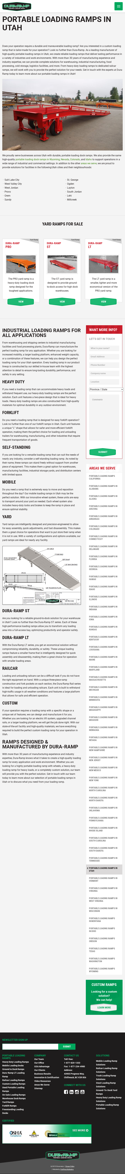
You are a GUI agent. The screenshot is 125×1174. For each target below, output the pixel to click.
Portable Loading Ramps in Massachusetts (103, 678)
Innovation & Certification (46, 1077)
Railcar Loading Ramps (13, 1080)
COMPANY (40, 1055)
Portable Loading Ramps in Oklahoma (103, 809)
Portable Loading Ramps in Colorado (103, 527)
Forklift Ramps (9, 1106)
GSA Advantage (42, 1066)
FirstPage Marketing (67, 1169)
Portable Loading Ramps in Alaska (103, 497)
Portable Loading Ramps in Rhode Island (103, 829)
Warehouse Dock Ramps (14, 1098)
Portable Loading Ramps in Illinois (103, 598)
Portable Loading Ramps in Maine (103, 658)
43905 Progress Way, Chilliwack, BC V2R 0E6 (75, 1076)
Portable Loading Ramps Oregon (102, 940)
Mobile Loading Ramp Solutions (106, 1063)
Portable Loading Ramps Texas (102, 950)
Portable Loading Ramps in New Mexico (103, 769)
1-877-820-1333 (72, 1063)
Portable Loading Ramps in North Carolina (103, 789)
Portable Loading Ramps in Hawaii (103, 578)
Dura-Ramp (12, 245)
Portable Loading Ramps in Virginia (103, 889)
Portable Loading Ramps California (102, 477)
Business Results (42, 1074)
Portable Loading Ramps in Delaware (103, 548)
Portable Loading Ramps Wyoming (102, 970)
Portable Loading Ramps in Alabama (103, 487)
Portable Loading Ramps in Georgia (103, 568)
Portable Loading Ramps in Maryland (103, 668)
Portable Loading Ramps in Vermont (103, 879)
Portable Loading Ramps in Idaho (103, 588)
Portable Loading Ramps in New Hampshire (103, 749)
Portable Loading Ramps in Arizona (103, 507)
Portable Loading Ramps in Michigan (103, 688)
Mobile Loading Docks (13, 1065)
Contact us (71, 1055)
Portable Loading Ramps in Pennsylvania (103, 819)
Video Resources (42, 1081)
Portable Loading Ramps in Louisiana (103, 648)
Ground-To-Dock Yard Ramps (106, 1092)
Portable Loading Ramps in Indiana (103, 608)
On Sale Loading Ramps (13, 1095)
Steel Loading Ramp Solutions (106, 1085)
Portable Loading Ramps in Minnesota (103, 698)
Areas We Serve (42, 1085)
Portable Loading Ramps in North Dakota (103, 799)
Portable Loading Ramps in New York (103, 779)
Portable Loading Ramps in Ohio (102, 930)
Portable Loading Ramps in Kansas (103, 628)
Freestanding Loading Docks (13, 1111)
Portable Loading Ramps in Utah (103, 869)
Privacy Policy (69, 1166)
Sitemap (38, 1088)
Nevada (65, 159)
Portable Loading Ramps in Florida (103, 558)
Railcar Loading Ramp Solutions (106, 1070)
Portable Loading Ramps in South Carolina (103, 839)
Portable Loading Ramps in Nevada (103, 739)
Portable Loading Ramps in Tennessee (103, 859)
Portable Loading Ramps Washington (102, 960)
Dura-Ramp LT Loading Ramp (13, 1075)
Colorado (75, 159)
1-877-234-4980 (77, 1066)
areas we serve (89, 163)
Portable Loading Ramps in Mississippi (103, 708)
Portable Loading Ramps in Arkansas (103, 517)
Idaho (89, 159)
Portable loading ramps (13, 1057)
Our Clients (39, 1070)
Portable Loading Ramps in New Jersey (103, 759)
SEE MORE (79, 1130)
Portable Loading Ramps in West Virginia (103, 899)
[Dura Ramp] (16, 6)
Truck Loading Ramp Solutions (106, 1077)
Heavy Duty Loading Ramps (15, 1062)
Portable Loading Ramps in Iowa (103, 618)
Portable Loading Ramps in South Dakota (103, 849)
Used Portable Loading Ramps (13, 1089)
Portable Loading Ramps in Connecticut (103, 537)
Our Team (39, 1059)
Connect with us (75, 1085)
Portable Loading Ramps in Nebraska (103, 728)
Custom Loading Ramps (13, 1084)
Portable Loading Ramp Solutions (107, 1107)
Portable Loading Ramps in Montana (102, 920)
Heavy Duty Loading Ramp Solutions (108, 1099)
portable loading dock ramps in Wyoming (38, 159)
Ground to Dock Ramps (13, 1069)
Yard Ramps (8, 1102)
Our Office (39, 1063)
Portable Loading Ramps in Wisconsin (103, 909)
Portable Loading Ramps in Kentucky (103, 638)
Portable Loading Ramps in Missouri (103, 718)
